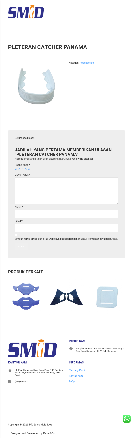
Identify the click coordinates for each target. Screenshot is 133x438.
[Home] (26, 11)
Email (19, 221)
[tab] (19, 126)
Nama (19, 207)
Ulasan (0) (19, 126)
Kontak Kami (76, 375)
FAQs (72, 381)
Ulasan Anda (22, 174)
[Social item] (10, 390)
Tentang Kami (77, 370)
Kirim (21, 246)
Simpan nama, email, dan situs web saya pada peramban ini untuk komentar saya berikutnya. (66, 238)
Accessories (87, 62)
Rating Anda (22, 164)
